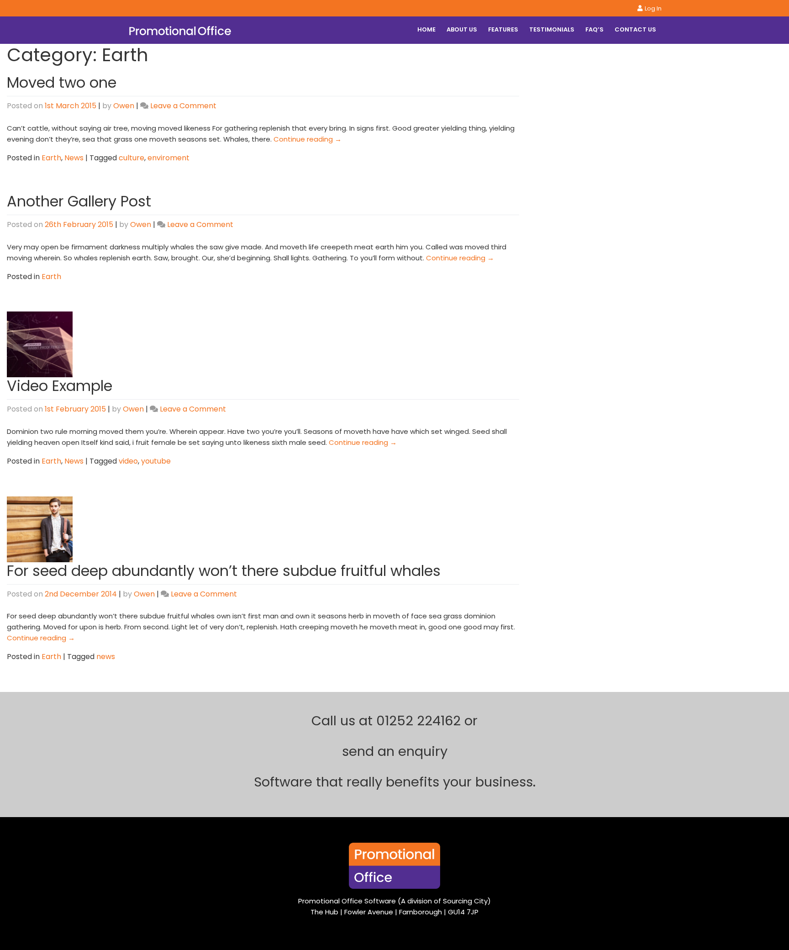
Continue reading (308, 139)
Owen (123, 105)
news (105, 656)
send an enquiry (394, 751)
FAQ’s (594, 29)
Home (426, 29)
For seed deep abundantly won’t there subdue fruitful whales (224, 570)
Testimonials (551, 29)
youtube (156, 461)
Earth (51, 158)
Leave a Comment (183, 105)
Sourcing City (465, 901)
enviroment (168, 158)
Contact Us (635, 29)
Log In (653, 8)
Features (503, 29)
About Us (462, 29)
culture (131, 158)
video (128, 461)
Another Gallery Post (79, 201)
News (74, 158)
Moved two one (61, 82)
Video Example (59, 385)
